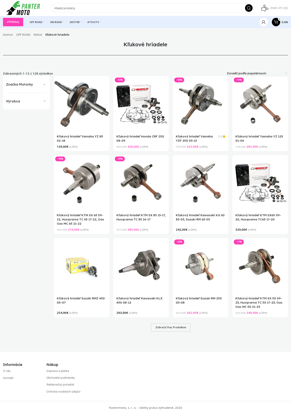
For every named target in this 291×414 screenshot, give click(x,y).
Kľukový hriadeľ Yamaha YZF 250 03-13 (194, 138)
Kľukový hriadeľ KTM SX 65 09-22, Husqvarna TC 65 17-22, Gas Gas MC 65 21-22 (80, 219)
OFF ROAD (23, 34)
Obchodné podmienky (60, 378)
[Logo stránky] (23, 8)
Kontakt (8, 378)
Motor (38, 34)
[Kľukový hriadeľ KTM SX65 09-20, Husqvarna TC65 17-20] (260, 183)
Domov (8, 34)
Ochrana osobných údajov (63, 391)
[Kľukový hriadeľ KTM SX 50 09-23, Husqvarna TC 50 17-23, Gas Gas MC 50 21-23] (260, 266)
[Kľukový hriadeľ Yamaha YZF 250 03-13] (201, 104)
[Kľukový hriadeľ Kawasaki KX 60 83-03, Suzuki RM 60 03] (201, 183)
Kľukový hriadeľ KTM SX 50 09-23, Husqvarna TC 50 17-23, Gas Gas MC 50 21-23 (258, 303)
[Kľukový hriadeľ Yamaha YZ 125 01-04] (260, 104)
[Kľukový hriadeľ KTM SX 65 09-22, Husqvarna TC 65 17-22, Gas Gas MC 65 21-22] (81, 183)
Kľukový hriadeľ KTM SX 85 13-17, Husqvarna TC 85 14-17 (141, 217)
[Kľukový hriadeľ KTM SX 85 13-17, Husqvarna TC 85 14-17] (141, 183)
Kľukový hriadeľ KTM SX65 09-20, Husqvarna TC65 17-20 (258, 217)
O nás (7, 371)
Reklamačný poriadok (60, 385)
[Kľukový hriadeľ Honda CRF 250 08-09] (141, 104)
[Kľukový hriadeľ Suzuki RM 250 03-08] (201, 266)
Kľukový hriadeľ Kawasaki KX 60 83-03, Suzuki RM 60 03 (200, 217)
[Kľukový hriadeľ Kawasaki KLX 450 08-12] (141, 266)
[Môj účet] (263, 22)
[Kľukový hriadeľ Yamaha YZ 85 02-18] (81, 104)
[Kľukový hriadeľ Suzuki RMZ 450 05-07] (81, 266)
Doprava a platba (57, 371)
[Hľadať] (249, 8)
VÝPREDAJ (13, 22)
